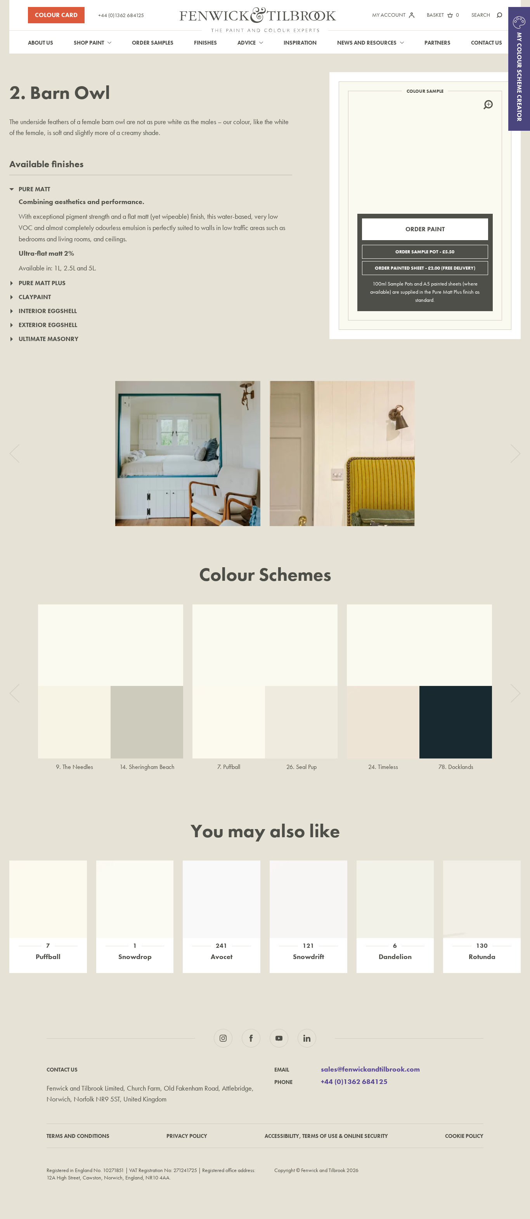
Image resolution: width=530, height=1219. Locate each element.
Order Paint (425, 229)
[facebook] (251, 1038)
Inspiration (300, 42)
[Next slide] (516, 453)
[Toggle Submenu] (109, 43)
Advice (246, 42)
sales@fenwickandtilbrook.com (370, 1070)
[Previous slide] (14, 453)
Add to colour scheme (48, 907)
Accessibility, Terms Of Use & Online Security (326, 1135)
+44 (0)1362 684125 (121, 15)
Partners (437, 42)
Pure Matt (34, 189)
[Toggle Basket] (450, 15)
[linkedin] (307, 1038)
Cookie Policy (464, 1135)
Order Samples (152, 42)
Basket (435, 14)
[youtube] (279, 1038)
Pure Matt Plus (42, 283)
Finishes (205, 42)
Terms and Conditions (78, 1135)
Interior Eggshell (48, 311)
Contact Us (486, 42)
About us (40, 42)
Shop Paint (89, 42)
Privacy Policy (186, 1135)
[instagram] (223, 1038)
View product (48, 888)
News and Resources (367, 42)
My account (388, 14)
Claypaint (35, 297)
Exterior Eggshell (48, 325)
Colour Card (56, 15)
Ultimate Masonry (48, 339)
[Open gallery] (187, 453)
